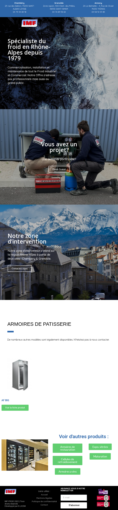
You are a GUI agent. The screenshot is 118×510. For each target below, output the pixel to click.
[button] (59, 302)
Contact (44, 505)
